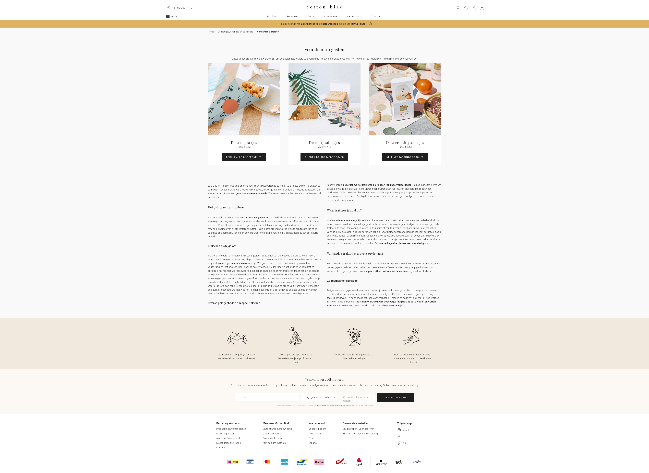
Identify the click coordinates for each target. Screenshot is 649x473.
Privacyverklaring (272, 438)
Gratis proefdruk (272, 433)
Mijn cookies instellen (274, 443)
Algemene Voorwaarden (229, 438)
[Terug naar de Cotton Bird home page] (324, 11)
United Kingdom (317, 428)
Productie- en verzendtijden (231, 428)
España (312, 443)
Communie (330, 16)
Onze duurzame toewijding (277, 428)
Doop (311, 16)
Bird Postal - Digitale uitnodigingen (361, 433)
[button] (370, 24)
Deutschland (315, 433)
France (312, 438)
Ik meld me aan (395, 397)
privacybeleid (322, 405)
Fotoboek (376, 16)
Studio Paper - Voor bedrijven (359, 428)
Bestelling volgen (225, 433)
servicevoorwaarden (340, 405)
